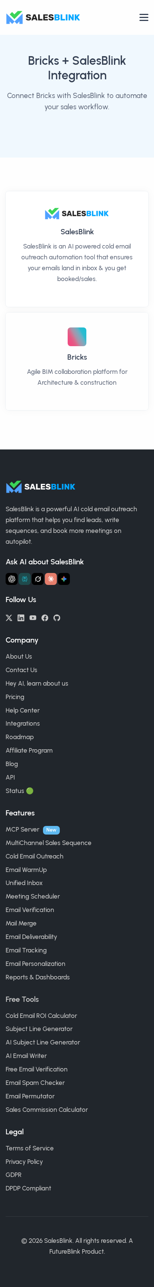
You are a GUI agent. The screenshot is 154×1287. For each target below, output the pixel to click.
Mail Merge (21, 923)
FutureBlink (64, 1251)
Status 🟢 (20, 791)
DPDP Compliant (28, 1188)
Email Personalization (35, 963)
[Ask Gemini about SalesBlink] (64, 579)
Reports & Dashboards (38, 977)
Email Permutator (30, 1096)
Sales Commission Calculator (47, 1109)
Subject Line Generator (39, 1029)
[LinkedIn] (21, 617)
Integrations (23, 723)
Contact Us (21, 670)
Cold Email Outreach (35, 856)
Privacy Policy (24, 1161)
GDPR (14, 1174)
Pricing (15, 697)
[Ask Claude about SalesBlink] (51, 579)
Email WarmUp (26, 869)
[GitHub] (56, 617)
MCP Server (22, 829)
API (10, 777)
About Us (19, 656)
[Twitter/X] (9, 617)
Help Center (23, 710)
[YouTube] (33, 617)
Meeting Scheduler (33, 896)
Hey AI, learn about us (37, 683)
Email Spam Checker (35, 1082)
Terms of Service (30, 1148)
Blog (12, 764)
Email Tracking (26, 950)
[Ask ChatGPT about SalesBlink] (12, 579)
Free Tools (22, 999)
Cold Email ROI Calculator (41, 1015)
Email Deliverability (31, 936)
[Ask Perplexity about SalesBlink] (25, 579)
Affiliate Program (29, 750)
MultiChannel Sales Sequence (49, 843)
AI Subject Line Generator (43, 1042)
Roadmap (20, 737)
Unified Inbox (24, 883)
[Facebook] (44, 617)
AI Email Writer (26, 1055)
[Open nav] (143, 17)
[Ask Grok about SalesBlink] (38, 579)
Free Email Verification (37, 1069)
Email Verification (30, 910)
